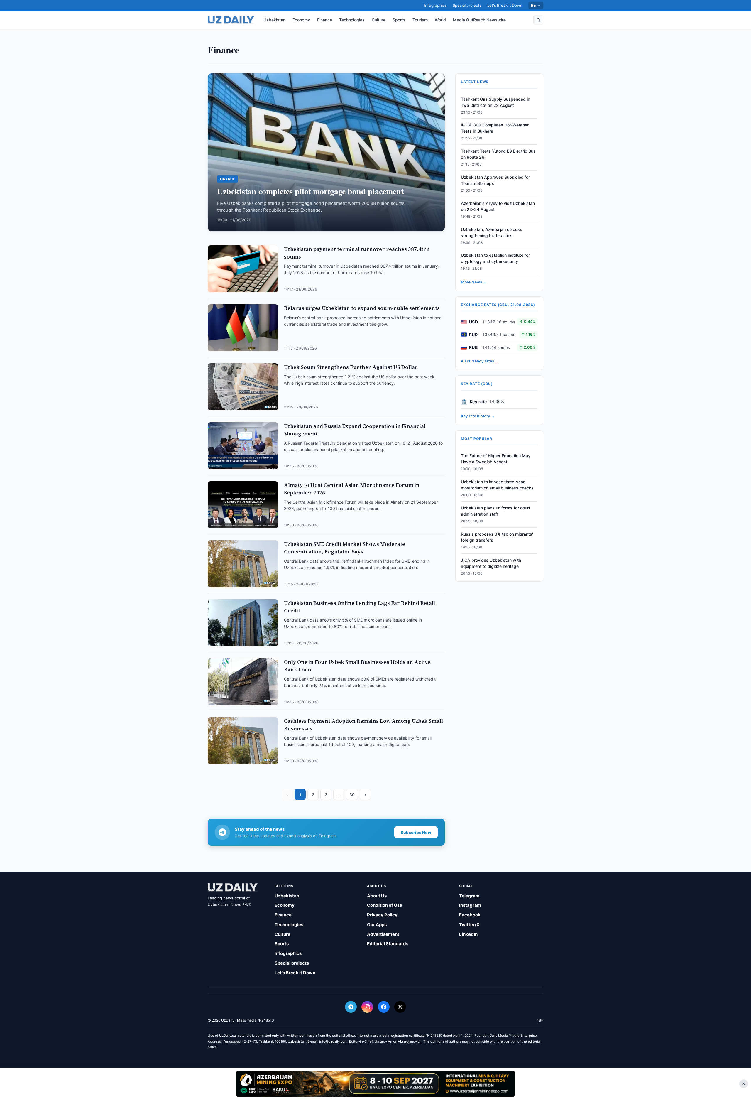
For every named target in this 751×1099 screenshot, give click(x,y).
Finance (324, 19)
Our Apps (377, 924)
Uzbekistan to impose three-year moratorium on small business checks (497, 484)
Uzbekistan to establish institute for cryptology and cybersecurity (495, 258)
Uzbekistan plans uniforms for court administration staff (495, 510)
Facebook (470, 915)
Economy (301, 19)
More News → (474, 282)
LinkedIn (468, 934)
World (440, 19)
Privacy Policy (382, 915)
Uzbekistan (274, 19)
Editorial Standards (387, 943)
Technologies (352, 19)
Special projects (467, 5)
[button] (538, 20)
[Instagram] (367, 1007)
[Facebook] (384, 1007)
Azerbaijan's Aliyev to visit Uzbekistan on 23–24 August (498, 206)
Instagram (470, 905)
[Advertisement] (375, 1083)
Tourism (420, 19)
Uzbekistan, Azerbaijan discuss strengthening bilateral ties (491, 232)
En (534, 5)
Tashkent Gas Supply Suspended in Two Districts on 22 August (495, 102)
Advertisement (383, 934)
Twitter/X (469, 924)
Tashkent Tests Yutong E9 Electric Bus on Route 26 (498, 154)
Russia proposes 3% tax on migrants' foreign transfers (497, 537)
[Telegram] (351, 1007)
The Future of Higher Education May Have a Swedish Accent (495, 458)
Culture (378, 19)
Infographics (435, 5)
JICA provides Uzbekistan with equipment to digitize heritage (491, 563)
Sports (399, 19)
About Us (377, 896)
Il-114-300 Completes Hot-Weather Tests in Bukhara (495, 128)
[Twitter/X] (400, 1007)
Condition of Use (384, 905)
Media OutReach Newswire (479, 19)
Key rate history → (478, 415)
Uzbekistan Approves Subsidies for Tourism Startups (495, 180)
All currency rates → (480, 361)
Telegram (469, 896)
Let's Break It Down (504, 5)
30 (352, 794)
